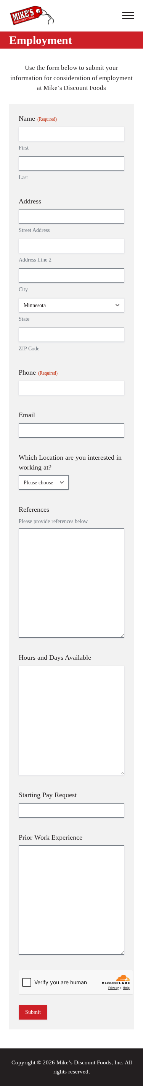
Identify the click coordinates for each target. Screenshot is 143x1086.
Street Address (34, 230)
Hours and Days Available (55, 657)
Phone (38, 372)
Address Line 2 (35, 260)
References (34, 509)
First (24, 148)
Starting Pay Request (48, 795)
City (23, 289)
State (24, 319)
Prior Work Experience (50, 837)
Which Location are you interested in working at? (70, 462)
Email (27, 415)
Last (23, 177)
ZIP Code (29, 348)
